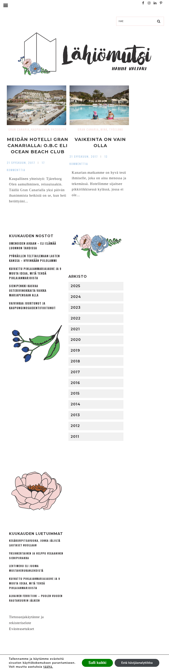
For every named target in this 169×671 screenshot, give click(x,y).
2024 (76, 297)
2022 (76, 318)
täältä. (48, 667)
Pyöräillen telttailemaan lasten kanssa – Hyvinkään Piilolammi (34, 258)
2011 (75, 436)
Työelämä (116, 129)
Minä (104, 129)
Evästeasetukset (21, 629)
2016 (75, 383)
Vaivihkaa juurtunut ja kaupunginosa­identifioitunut (32, 305)
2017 (75, 372)
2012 (75, 426)
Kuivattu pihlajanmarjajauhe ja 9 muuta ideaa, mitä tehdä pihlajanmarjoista (35, 273)
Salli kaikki (97, 662)
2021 (75, 329)
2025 (75, 286)
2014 (75, 404)
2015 (75, 393)
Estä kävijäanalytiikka (137, 663)
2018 (75, 361)
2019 (75, 350)
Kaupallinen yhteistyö (49, 129)
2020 (76, 340)
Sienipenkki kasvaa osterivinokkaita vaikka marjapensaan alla (27, 290)
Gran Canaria (18, 129)
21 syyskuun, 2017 (21, 163)
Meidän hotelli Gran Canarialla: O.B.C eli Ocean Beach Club (37, 145)
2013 (75, 415)
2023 (76, 307)
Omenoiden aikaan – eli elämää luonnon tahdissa (32, 245)
